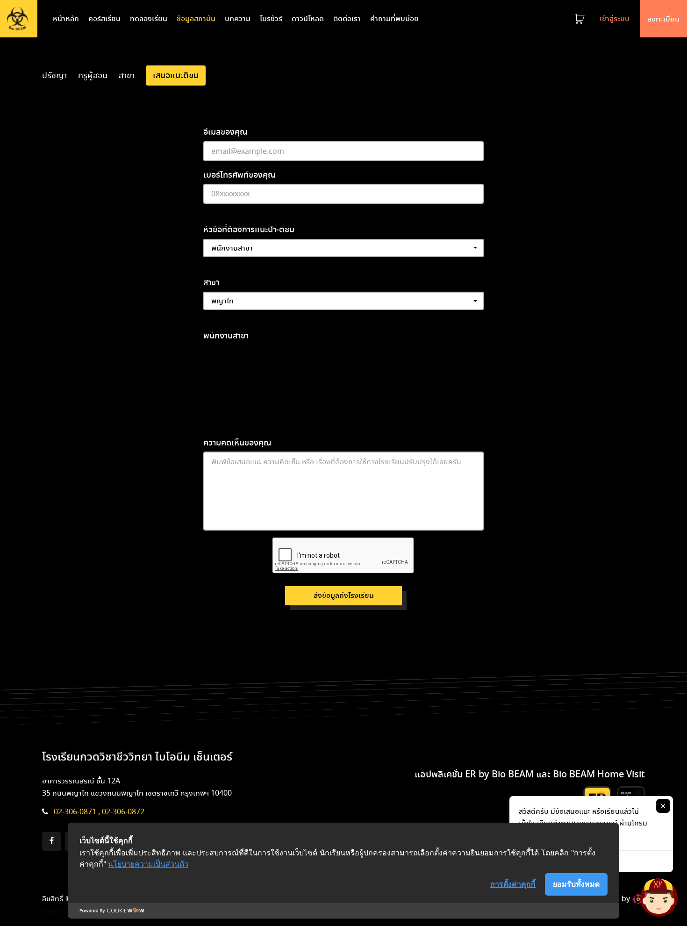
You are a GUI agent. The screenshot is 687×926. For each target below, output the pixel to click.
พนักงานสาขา (226, 335)
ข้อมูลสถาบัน (196, 18)
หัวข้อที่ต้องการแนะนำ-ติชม (248, 229)
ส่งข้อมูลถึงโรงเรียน (344, 595)
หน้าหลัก (68, 18)
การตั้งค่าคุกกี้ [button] (513, 884)
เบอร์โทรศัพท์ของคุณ (239, 174)
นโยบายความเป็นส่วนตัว (148, 864)
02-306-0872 (123, 812)
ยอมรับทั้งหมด (576, 884)
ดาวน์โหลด (308, 18)
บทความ (237, 18)
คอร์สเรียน (104, 18)
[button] (343, 248)
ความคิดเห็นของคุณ (237, 442)
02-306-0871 (75, 812)
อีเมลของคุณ (225, 131)
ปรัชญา (54, 75)
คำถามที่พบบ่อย (394, 18)
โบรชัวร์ (271, 18)
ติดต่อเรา (347, 18)
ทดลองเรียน (148, 18)
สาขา (127, 75)
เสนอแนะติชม (176, 75)
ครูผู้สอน (92, 75)
